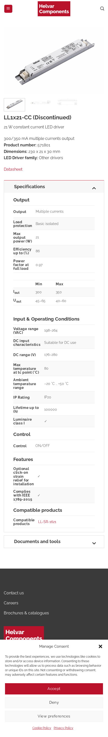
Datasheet (13, 169)
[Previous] (12, 61)
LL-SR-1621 (47, 522)
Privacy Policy (63, 728)
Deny (54, 702)
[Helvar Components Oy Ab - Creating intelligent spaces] (54, 8)
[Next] (95, 61)
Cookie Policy (41, 728)
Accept (54, 688)
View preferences (54, 716)
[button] (100, 646)
